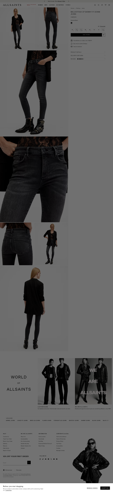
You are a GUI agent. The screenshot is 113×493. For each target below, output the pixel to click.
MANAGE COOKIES (92, 488)
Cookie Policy (8, 490)
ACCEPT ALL (105, 488)
